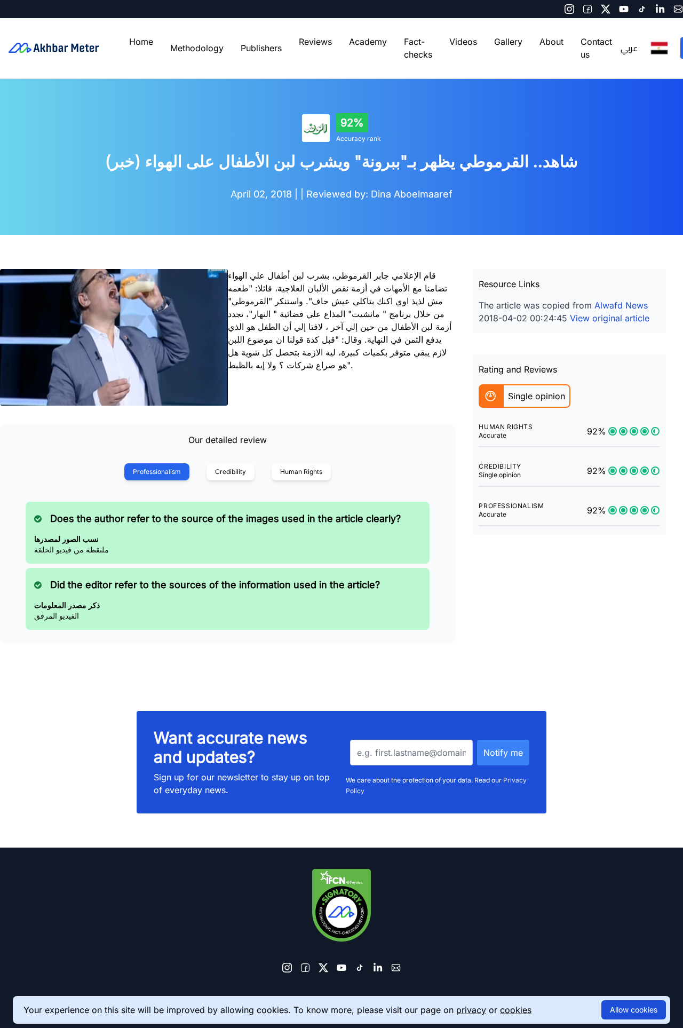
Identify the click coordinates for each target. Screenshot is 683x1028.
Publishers (261, 48)
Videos (463, 41)
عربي (629, 48)
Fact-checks (418, 48)
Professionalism (157, 472)
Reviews (315, 41)
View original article (609, 318)
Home (141, 41)
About (551, 41)
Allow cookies (633, 1009)
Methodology (197, 48)
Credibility (230, 472)
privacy (471, 1010)
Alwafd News (621, 305)
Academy (368, 41)
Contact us (596, 48)
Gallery (508, 41)
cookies (515, 1010)
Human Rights (301, 472)
